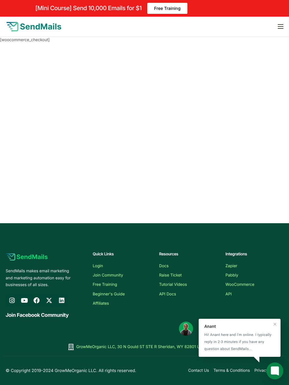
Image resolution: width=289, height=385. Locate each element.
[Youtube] (24, 300)
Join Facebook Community (37, 315)
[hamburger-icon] (280, 26)
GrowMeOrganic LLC (75, 370)
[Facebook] (36, 300)
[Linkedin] (61, 300)
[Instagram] (12, 300)
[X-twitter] (49, 300)
